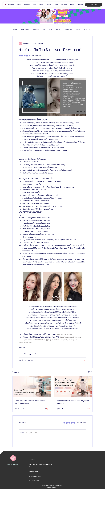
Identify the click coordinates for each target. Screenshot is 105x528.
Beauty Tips (36, 30)
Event (50, 30)
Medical (58, 30)
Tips (44, 30)
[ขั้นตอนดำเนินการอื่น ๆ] (85, 43)
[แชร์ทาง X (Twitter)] (25, 354)
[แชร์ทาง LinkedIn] (30, 354)
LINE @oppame (33, 471)
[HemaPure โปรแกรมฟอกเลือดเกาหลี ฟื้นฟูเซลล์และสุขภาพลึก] (73, 386)
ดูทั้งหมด (90, 372)
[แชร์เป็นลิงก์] (35, 354)
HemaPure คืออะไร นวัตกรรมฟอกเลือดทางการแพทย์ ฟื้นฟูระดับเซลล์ (30, 402)
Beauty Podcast (25, 30)
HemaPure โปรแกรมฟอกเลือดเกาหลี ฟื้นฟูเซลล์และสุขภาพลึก (73, 402)
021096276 (35, 481)
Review (78, 30)
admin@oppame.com (35, 476)
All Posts (15, 30)
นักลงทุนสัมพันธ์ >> (51, 487)
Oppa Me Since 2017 (13, 464)
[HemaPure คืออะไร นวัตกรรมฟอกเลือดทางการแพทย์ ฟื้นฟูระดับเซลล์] (32, 386)
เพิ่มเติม (86, 30)
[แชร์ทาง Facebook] (20, 354)
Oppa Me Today (68, 30)
